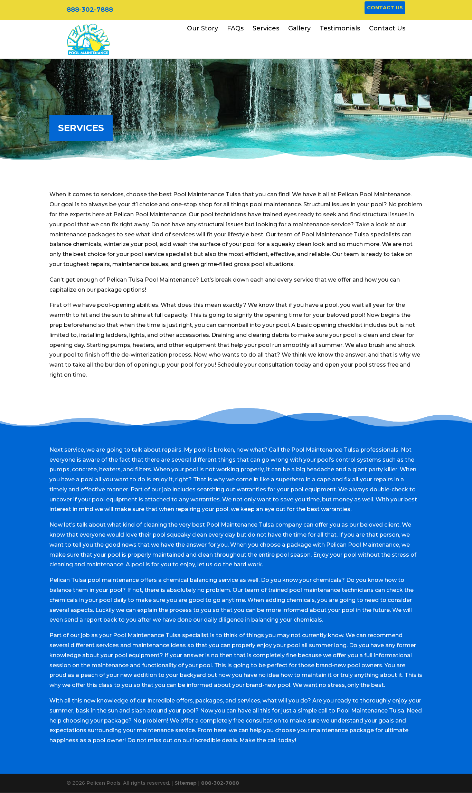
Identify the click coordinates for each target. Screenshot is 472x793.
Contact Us (385, 7)
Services (266, 28)
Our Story (202, 28)
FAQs (235, 28)
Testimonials (340, 28)
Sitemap (185, 783)
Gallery (299, 28)
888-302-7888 (90, 10)
